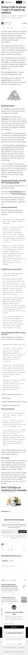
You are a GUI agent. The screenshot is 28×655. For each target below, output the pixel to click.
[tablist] (8, 560)
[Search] (25, 580)
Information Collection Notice (17, 536)
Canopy (14, 60)
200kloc (6, 62)
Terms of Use (21, 535)
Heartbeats (4, 119)
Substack (6, 651)
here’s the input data (19, 194)
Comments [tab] (5, 560)
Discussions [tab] (13, 580)
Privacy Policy (19, 639)
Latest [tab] (7, 580)
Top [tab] (3, 580)
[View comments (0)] (8, 27)
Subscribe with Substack (15, 633)
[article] (14, 589)
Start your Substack (10, 648)
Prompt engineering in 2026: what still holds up (9, 585)
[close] (23, 605)
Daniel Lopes (8, 22)
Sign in (24, 2)
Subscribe (19, 2)
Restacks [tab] (11, 560)
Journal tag (22, 477)
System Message (15, 191)
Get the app (22, 648)
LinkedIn (8, 72)
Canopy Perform (6, 80)
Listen (24, 23)
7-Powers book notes (8, 598)
